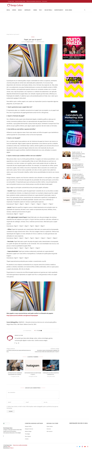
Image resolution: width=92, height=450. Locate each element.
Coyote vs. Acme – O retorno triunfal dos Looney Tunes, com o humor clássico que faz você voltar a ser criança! (78, 155)
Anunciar (49, 428)
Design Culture (30, 41)
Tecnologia (27, 433)
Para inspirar (28, 436)
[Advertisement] (46, 22)
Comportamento (58, 10)
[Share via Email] (41, 330)
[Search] (84, 10)
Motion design (28, 431)
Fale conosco (44, 1)
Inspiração (27, 10)
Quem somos (50, 426)
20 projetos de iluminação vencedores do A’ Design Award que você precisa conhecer (78, 190)
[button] (33, 379)
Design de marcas (29, 428)
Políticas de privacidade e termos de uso (33, 1)
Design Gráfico (28, 426)
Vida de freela (48, 10)
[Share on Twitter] (38, 330)
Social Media (68, 10)
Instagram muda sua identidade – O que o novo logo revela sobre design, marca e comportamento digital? (78, 201)
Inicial (8, 10)
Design (20, 10)
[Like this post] (35, 330)
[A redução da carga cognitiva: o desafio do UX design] (50, 365)
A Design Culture (11, 1)
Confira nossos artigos (34, 423)
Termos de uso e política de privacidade (20, 445)
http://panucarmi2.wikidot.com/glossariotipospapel (22, 315)
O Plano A (11, 447)
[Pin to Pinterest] (39, 330)
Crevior (9, 446)
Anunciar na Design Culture (20, 1)
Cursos (14, 10)
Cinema (35, 10)
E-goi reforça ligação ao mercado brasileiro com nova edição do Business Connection (78, 166)
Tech (40, 10)
